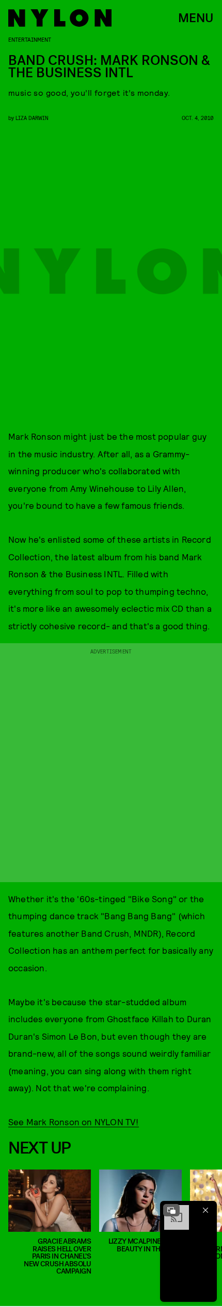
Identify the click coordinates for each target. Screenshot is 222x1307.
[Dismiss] (205, 1210)
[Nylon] (60, 18)
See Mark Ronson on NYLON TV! (73, 1121)
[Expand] (171, 1210)
